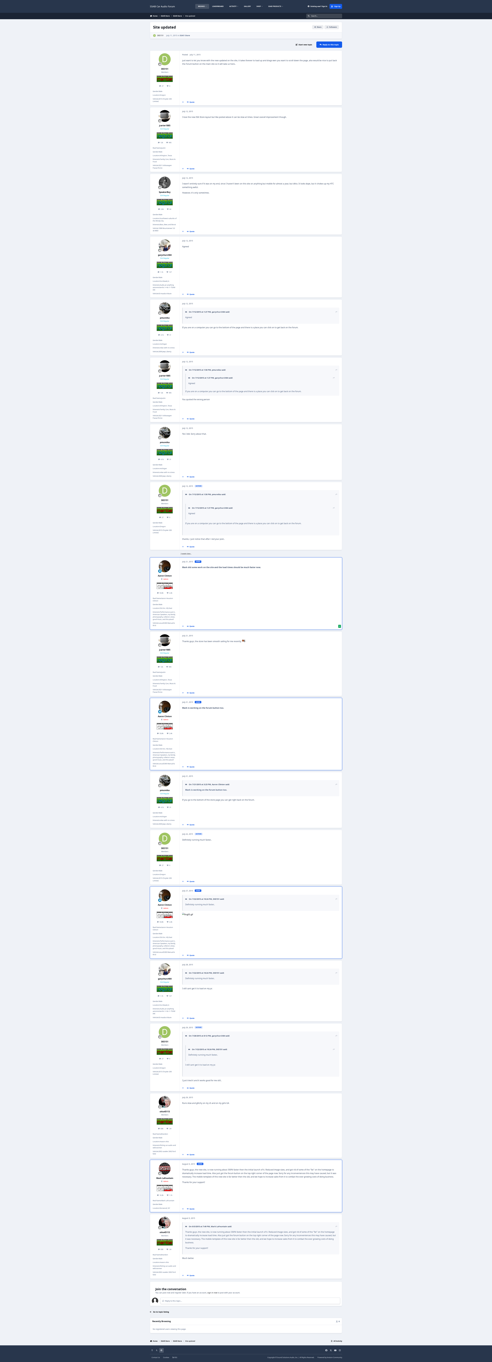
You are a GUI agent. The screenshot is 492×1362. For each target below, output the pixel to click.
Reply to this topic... (173, 1301)
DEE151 (160, 35)
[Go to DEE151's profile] (154, 35)
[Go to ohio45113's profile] (165, 1102)
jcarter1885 (164, 125)
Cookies (166, 1357)
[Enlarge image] (243, 641)
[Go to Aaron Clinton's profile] (165, 566)
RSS (175, 1357)
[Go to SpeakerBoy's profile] (165, 183)
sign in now (212, 1292)
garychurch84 (165, 255)
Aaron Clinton (165, 575)
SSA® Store (185, 35)
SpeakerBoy (165, 192)
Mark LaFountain (164, 1178)
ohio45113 (165, 1111)
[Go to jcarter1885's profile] (165, 116)
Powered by (329, 1357)
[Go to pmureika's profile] (165, 308)
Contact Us (156, 1357)
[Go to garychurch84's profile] (165, 245)
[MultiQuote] (183, 102)
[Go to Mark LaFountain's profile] (165, 1169)
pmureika (165, 318)
